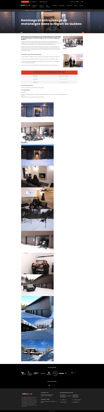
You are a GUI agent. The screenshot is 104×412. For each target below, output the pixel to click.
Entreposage (61, 5)
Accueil (22, 10)
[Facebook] (75, 1)
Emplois (75, 5)
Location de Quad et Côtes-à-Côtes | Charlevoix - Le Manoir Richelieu (47, 395)
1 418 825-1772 (34, 1)
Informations (69, 5)
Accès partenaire (25, 1)
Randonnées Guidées (34, 6)
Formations (55, 5)
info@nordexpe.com (43, 1)
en (82, 1)
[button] (83, 32)
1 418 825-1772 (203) (77, 399)
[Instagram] (22, 32)
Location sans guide (42, 6)
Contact (81, 5)
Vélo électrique (48, 6)
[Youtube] (77, 1)
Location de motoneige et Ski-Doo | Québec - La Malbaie (49, 402)
